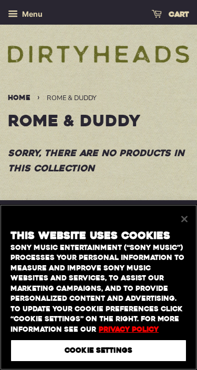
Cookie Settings (98, 350)
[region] (98, 287)
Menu (31, 13)
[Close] (184, 219)
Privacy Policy (129, 329)
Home (19, 97)
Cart (177, 14)
